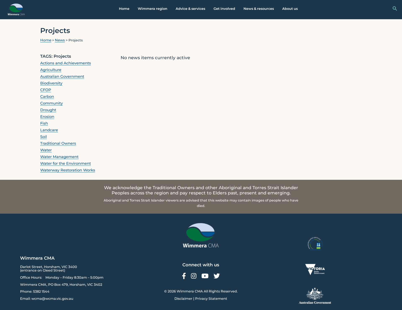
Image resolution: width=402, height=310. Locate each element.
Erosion (47, 116)
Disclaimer (183, 299)
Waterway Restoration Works (67, 170)
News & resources (259, 9)
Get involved (224, 9)
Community (51, 103)
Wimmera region (152, 9)
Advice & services (190, 9)
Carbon (47, 96)
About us (290, 9)
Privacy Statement (211, 299)
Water (46, 150)
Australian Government (62, 76)
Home (124, 9)
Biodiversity (51, 83)
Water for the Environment (65, 163)
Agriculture (50, 70)
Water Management (59, 156)
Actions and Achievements (65, 63)
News (60, 40)
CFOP (45, 90)
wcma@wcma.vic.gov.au (52, 299)
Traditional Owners (58, 143)
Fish (44, 123)
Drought (48, 110)
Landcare (49, 130)
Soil (43, 136)
